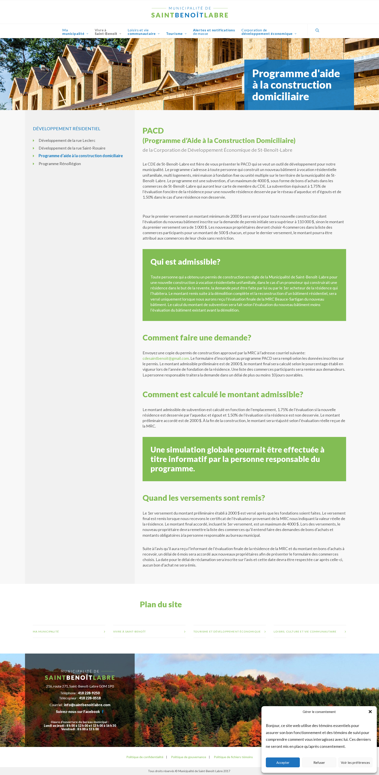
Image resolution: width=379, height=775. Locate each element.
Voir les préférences (355, 762)
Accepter (283, 762)
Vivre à (106, 32)
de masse (214, 32)
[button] (370, 711)
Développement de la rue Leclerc (67, 140)
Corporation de (267, 32)
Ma (73, 32)
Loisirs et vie (142, 32)
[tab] (69, 631)
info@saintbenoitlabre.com (87, 705)
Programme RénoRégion (60, 163)
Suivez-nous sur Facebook (78, 711)
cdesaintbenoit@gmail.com (166, 358)
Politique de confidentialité (144, 757)
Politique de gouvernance (188, 757)
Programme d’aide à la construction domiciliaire (81, 155)
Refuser (319, 762)
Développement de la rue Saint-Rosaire (72, 148)
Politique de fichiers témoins (233, 757)
